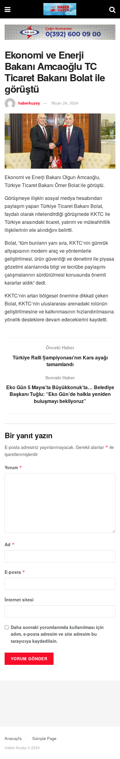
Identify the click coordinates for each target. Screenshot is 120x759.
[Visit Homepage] (60, 9)
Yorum (13, 467)
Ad (10, 544)
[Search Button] (112, 9)
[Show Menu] (7, 9)
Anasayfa (13, 738)
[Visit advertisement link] (60, 37)
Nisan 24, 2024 (64, 103)
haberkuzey (29, 103)
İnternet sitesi (19, 599)
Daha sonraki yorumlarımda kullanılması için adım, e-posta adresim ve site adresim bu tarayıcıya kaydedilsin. (57, 634)
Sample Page (44, 738)
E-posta (15, 572)
